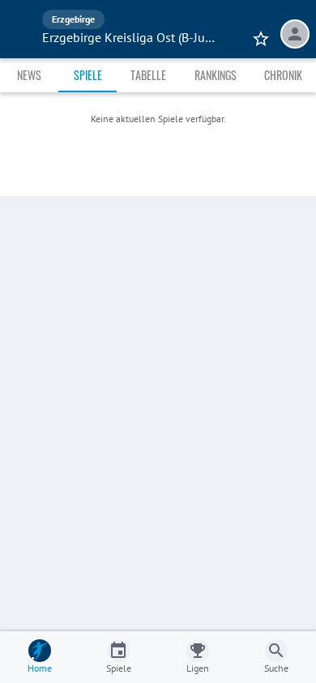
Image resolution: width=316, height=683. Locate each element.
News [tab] (29, 74)
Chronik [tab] (283, 74)
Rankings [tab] (215, 74)
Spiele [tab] (88, 74)
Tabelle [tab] (148, 74)
